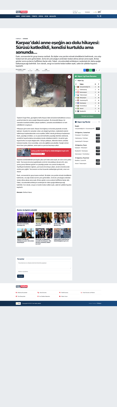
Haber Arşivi (64, 296)
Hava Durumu (43, 292)
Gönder (20, 276)
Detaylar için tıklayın (87, 116)
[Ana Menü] (100, 16)
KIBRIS (18, 16)
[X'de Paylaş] (87, 70)
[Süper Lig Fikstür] (99, 122)
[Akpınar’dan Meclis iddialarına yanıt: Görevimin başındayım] (25, 233)
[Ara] (98, 16)
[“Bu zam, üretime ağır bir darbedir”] (44, 217)
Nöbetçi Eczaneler (22, 292)
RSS (19, 303)
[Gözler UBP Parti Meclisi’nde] (62, 217)
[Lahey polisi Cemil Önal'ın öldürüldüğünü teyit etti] (62, 233)
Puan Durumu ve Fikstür (89, 292)
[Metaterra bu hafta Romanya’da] (25, 217)
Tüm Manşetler (21, 296)
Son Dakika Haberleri (44, 296)
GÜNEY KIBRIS (25, 16)
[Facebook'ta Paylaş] (84, 70)
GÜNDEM (25, 38)
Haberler (18, 38)
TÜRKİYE (34, 16)
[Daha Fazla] (93, 70)
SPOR (46, 16)
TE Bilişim (99, 303)
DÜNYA (41, 16)
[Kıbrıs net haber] (22, 12)
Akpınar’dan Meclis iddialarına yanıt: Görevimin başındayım (25, 241)
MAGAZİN (52, 16)
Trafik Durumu (64, 292)
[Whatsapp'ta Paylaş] (90, 70)
